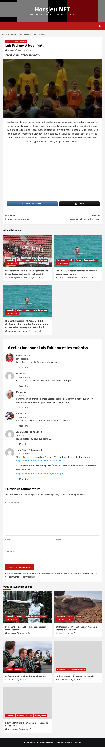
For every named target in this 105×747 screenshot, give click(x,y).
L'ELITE (78, 616)
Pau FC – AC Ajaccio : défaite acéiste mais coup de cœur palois (76, 272)
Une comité (19, 669)
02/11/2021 (85, 278)
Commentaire (12, 502)
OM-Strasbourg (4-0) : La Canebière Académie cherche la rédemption (76, 628)
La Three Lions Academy (76, 669)
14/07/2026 (25, 729)
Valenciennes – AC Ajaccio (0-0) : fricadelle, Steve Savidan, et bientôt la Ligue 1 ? (27, 272)
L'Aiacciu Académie (40, 260)
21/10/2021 (34, 331)
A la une (9, 669)
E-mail (57, 539)
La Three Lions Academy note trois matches (75, 676)
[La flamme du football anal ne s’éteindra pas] (27, 657)
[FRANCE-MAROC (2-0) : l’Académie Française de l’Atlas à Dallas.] (27, 703)
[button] (6, 25)
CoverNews (61, 742)
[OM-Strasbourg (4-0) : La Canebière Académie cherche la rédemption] (78, 607)
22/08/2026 (69, 633)
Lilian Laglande (13, 729)
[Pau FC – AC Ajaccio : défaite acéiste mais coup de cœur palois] (78, 251)
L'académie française (24, 716)
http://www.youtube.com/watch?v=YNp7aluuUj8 (39, 460)
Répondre (23, 367)
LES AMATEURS (12, 263)
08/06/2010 (22, 50)
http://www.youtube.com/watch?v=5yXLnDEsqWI (40, 473)
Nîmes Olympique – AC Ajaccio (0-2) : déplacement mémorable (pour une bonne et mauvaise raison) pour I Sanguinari (27, 324)
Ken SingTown (63, 680)
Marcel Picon (12, 633)
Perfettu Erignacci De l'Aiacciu (18, 278)
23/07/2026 (74, 680)
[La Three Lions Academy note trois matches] (78, 657)
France (27, 260)
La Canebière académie (65, 620)
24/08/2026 (23, 633)
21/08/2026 (18, 680)
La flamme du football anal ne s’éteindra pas (25, 676)
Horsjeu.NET (53, 9)
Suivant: (85, 217)
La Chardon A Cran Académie (35, 616)
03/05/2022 (34, 278)
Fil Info (9, 41)
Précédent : (17, 217)
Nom (8, 539)
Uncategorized (40, 716)
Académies (10, 260)
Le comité (11, 50)
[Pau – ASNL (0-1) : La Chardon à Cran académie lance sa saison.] (27, 607)
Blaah (60, 633)
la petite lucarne (20, 41)
